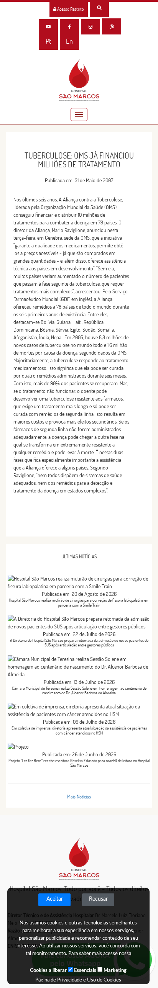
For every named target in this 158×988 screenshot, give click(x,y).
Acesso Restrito (70, 9)
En (69, 41)
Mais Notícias (79, 796)
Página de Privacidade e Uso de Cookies (78, 980)
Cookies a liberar (48, 970)
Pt (48, 41)
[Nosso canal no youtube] (48, 26)
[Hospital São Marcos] (69, 26)
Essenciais (84, 970)
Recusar (98, 899)
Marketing (114, 970)
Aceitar (54, 899)
